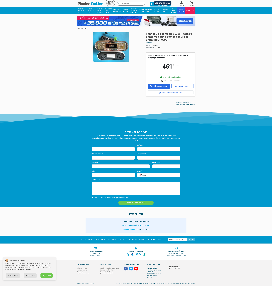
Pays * (139, 171)
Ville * (94, 171)
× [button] (175, 175)
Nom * (94, 145)
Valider (191, 239)
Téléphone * (141, 154)
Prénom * (140, 145)
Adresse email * (97, 154)
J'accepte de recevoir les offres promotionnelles (111, 198)
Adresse (95, 162)
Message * (96, 180)
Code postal (156, 162)
